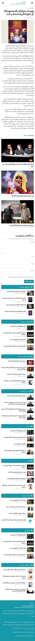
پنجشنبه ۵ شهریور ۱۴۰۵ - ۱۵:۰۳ (19, 515)
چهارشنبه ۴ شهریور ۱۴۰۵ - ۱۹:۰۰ (19, 488)
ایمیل (32, 263)
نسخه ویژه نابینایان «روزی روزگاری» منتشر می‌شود (15, 451)
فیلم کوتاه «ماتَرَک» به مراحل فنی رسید (16, 305)
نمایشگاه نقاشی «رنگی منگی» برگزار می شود (14, 569)
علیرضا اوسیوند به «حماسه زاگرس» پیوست (14, 346)
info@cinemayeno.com (22, 636)
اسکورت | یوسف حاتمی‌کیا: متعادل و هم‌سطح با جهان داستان (14, 416)
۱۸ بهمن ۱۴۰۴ (22, 406)
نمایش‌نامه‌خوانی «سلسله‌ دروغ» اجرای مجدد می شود (18, 165)
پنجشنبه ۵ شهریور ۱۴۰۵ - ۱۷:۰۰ (19, 293)
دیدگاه (32, 241)
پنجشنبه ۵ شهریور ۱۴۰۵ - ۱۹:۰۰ (19, 474)
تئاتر (26, 8)
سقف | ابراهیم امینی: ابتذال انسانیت (16, 374)
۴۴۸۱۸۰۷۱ (28, 628)
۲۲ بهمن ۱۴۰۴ (22, 397)
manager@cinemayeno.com (21, 632)
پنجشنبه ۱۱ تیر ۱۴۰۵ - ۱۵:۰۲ (20, 362)
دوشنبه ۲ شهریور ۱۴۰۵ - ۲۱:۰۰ (20, 571)
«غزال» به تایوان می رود (20, 444)
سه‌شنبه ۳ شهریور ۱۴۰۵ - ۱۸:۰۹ (19, 313)
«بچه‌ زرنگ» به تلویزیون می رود (18, 339)
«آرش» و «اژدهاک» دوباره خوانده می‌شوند (15, 311)
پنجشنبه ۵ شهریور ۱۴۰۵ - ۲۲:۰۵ (19, 336)
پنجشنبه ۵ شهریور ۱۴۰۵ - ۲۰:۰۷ (19, 445)
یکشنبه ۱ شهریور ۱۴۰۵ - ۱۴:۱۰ (20, 592)
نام (33, 256)
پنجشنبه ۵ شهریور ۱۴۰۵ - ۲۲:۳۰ (19, 328)
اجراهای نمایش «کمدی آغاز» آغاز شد (22, 225)
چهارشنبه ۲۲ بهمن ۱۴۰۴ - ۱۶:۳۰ (19, 376)
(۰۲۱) (24, 628)
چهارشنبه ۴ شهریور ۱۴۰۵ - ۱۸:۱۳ (19, 301)
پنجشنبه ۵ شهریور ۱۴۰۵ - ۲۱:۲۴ (19, 341)
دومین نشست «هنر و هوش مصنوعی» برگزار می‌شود (14, 577)
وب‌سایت (32, 270)
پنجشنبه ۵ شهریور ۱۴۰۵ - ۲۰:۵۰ (19, 348)
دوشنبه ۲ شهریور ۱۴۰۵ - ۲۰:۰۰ (20, 579)
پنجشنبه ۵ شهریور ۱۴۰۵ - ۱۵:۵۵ (19, 508)
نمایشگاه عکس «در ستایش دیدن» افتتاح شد (14, 583)
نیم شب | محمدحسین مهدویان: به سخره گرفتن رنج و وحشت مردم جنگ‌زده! (15, 403)
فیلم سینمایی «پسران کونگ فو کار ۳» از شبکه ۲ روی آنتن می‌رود (13, 368)
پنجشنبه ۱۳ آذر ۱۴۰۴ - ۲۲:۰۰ (20, 371)
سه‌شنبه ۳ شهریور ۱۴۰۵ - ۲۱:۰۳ (19, 306)
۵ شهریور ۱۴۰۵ (30, 168)
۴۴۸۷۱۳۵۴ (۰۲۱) (17, 628)
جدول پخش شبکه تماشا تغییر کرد (17, 361)
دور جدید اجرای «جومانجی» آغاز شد (22, 196)
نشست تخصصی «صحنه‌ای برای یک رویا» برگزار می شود (14, 486)
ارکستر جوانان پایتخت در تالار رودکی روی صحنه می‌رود (14, 299)
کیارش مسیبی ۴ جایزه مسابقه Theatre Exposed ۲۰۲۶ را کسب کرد (15, 590)
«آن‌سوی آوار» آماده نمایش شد (18, 326)
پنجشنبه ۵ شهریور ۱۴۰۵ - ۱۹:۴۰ (19, 454)
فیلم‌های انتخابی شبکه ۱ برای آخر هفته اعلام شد (13, 520)
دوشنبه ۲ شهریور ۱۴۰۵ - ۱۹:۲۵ (19, 384)
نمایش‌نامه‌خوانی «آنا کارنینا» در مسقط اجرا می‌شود (15, 381)
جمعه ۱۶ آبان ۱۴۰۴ (29, 18)
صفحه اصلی (31, 8)
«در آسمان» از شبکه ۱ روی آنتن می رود (16, 507)
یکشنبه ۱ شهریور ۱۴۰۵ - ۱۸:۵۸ (19, 584)
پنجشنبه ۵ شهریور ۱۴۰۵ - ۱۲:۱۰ (19, 521)
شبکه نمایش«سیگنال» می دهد (17, 513)
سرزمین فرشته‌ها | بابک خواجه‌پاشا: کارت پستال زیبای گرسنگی (13, 410)
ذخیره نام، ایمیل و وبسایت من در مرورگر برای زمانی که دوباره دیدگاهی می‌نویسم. (21, 277)
